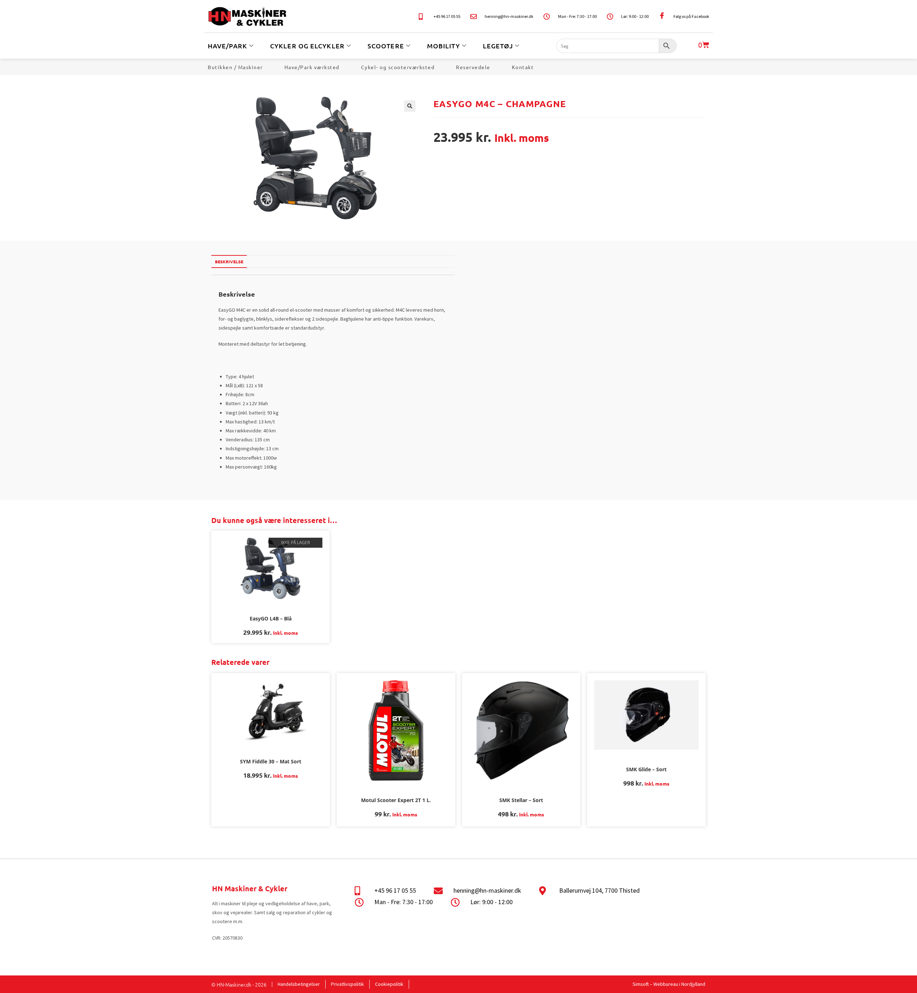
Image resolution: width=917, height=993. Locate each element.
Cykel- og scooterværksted (398, 67)
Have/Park (227, 46)
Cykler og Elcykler (307, 46)
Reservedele (473, 67)
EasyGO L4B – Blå (271, 618)
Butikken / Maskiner (235, 67)
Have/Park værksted (312, 67)
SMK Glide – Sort (646, 769)
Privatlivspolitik (347, 984)
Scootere (386, 46)
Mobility (443, 46)
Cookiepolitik (389, 984)
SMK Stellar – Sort (521, 800)
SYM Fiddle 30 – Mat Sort (270, 761)
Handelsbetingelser (299, 984)
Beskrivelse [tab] (229, 261)
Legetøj (498, 46)
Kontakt (523, 67)
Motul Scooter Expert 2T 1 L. (396, 800)
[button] (410, 106)
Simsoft (641, 984)
